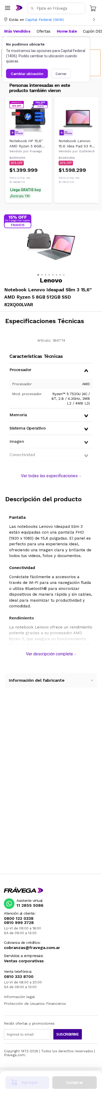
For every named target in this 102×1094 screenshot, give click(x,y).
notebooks (27, 526)
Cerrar (61, 73)
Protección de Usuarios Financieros (35, 1003)
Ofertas (43, 31)
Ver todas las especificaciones (49, 475)
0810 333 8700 (18, 977)
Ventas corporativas (24, 961)
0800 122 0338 (18, 918)
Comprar (74, 1082)
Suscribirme (67, 1034)
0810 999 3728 (19, 923)
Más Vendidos (17, 31)
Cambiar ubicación (27, 73)
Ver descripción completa (49, 653)
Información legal (19, 997)
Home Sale (67, 31)
